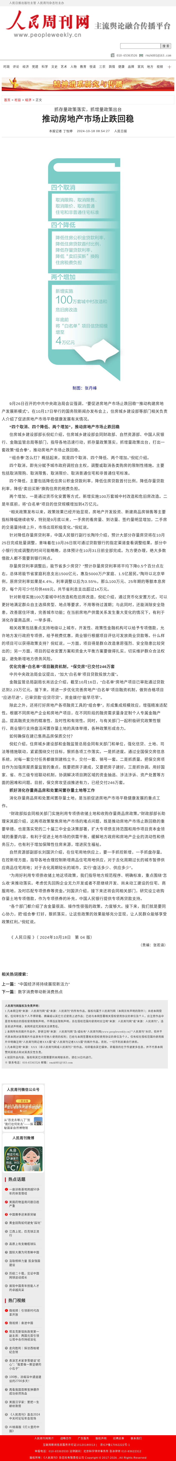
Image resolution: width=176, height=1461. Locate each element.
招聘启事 (118, 1438)
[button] (169, 66)
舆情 (112, 66)
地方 (150, 66)
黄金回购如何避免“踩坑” (25, 1222)
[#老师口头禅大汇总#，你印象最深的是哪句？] (23, 1158)
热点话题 (17, 1179)
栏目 (18, 100)
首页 (7, 100)
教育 (83, 66)
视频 (160, 66)
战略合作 (65, 1438)
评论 (16, 66)
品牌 (131, 66)
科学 (45, 66)
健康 (121, 66)
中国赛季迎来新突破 (22, 1214)
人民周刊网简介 (44, 1438)
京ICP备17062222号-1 (115, 1444)
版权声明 (101, 1438)
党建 (35, 66)
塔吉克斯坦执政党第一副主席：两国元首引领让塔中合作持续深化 (24, 1335)
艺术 (64, 66)
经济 (26, 66)
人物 (73, 66)
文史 (54, 66)
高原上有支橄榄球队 (22, 1244)
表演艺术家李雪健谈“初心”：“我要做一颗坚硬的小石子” (25, 1364)
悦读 (93, 66)
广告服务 (83, 1438)
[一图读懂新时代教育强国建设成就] (23, 1104)
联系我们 (136, 1438)
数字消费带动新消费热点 (40, 992)
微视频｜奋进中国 (21, 1323)
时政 (6, 66)
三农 (102, 66)
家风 (141, 66)
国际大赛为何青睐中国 (24, 1252)
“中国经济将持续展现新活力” (44, 984)
